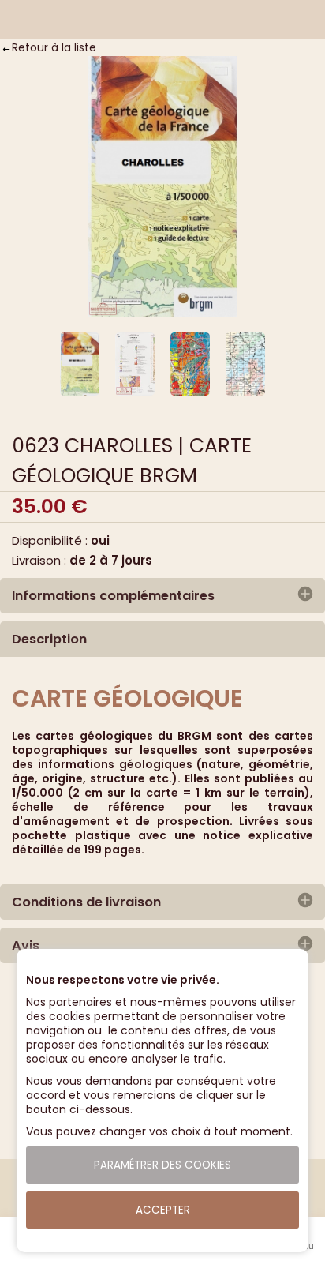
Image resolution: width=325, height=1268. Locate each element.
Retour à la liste (54, 47)
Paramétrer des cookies (162, 1164)
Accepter (163, 1209)
